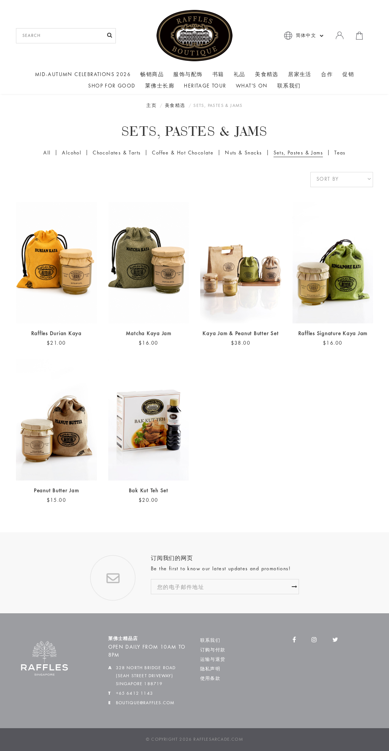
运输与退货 (212, 659)
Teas (340, 153)
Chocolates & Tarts (117, 153)
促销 (348, 75)
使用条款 (210, 678)
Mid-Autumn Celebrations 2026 (83, 75)
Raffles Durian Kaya (56, 334)
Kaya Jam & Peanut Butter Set (240, 334)
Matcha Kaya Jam (148, 334)
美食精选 (266, 75)
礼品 (239, 75)
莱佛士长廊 (159, 86)
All (47, 153)
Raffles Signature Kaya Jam (333, 334)
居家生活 (300, 75)
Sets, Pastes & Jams (298, 153)
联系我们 (289, 86)
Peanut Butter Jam (56, 491)
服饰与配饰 (187, 75)
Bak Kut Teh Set (148, 491)
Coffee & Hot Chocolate (182, 153)
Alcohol (71, 153)
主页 (151, 105)
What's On (252, 86)
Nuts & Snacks (243, 153)
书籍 (218, 75)
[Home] (194, 35)
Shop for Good (111, 86)
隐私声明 (210, 669)
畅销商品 (152, 75)
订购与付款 (212, 650)
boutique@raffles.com (145, 703)
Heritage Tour (205, 86)
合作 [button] (327, 75)
